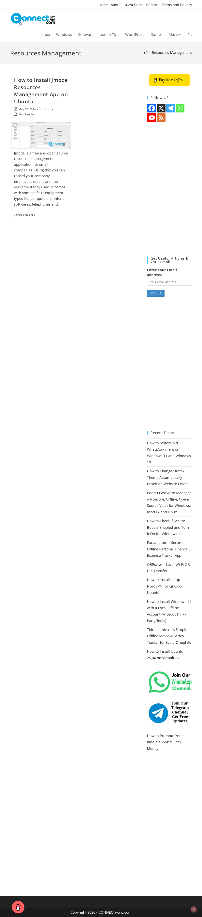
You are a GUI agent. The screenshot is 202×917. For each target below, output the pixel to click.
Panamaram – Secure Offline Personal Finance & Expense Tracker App (169, 549)
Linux (47, 109)
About (116, 4)
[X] (161, 108)
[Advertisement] (169, 189)
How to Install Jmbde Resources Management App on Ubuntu (41, 90)
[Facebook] (151, 108)
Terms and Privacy (177, 4)
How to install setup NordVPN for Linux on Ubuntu (165, 586)
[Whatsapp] (180, 108)
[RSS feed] (161, 117)
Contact (152, 4)
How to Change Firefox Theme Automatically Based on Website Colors (168, 477)
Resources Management (172, 52)
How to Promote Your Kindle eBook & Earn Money (165, 742)
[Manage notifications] (194, 909)
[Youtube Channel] (151, 117)
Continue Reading (24, 215)
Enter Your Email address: (162, 272)
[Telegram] (170, 108)
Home (103, 4)
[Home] (146, 52)
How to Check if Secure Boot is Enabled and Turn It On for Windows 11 (168, 527)
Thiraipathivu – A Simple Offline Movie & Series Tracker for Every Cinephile (169, 636)
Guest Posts (133, 4)
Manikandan (27, 114)
